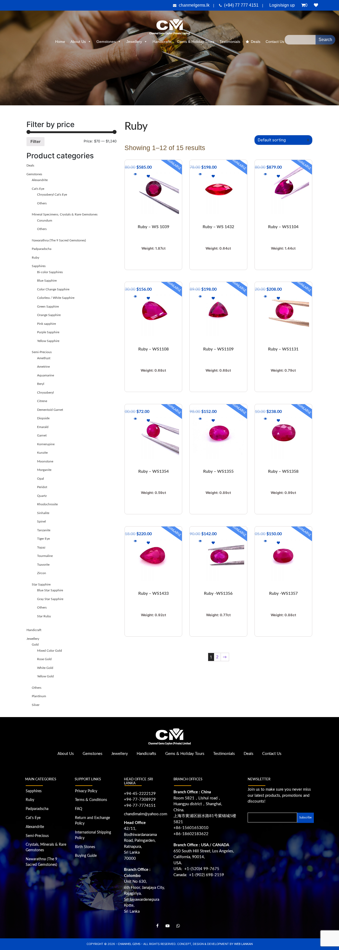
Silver (35, 704)
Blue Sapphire (47, 280)
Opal (40, 478)
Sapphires (39, 266)
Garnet (42, 435)
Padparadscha (41, 248)
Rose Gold (44, 659)
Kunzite (42, 452)
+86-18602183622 (190, 834)
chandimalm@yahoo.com (145, 814)
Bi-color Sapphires (50, 272)
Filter (35, 141)
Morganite (44, 469)
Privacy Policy (86, 791)
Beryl (40, 383)
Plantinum (39, 696)
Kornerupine (46, 444)
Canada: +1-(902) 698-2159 (198, 875)
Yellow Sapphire (48, 341)
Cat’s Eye (33, 818)
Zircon (41, 573)
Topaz (41, 547)
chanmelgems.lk (194, 5)
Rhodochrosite (47, 504)
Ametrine (43, 366)
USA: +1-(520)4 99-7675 (196, 869)
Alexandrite (40, 180)
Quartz (42, 495)
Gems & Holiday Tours (195, 41)
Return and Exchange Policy (92, 820)
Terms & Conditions (91, 800)
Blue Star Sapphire (50, 590)
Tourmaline (45, 555)
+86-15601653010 (190, 828)
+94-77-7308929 (140, 800)
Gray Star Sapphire (50, 599)
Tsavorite (43, 564)
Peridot (42, 487)
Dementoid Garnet (50, 409)
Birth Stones (85, 847)
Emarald (42, 427)
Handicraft (33, 630)
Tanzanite (43, 530)
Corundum (44, 220)
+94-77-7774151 (140, 806)
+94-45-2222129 (140, 794)
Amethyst (43, 358)
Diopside (43, 418)
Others (42, 203)
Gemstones (106, 41)
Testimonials (230, 41)
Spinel (41, 521)
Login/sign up (282, 5)
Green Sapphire (48, 306)
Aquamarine (45, 375)
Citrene (42, 401)
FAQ (78, 809)
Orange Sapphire (49, 315)
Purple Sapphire (48, 332)
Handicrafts (162, 41)
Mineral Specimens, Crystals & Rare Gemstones (64, 214)
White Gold (45, 667)
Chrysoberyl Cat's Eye (52, 194)
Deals (255, 41)
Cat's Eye (38, 188)
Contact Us (272, 754)
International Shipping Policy (93, 835)
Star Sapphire (41, 584)
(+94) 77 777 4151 (242, 5)
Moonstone (45, 461)
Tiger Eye (43, 538)
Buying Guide (86, 856)
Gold (35, 644)
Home (60, 41)
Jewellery (134, 41)
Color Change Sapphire (53, 289)
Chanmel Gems (129, 944)
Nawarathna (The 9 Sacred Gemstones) (59, 240)
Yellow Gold (45, 676)
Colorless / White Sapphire (55, 297)
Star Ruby (44, 616)
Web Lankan (243, 944)
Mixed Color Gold (49, 650)
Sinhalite (43, 513)
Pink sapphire (46, 323)
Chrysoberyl (45, 392)
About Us (78, 41)
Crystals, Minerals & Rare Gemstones (46, 847)
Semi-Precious (42, 352)
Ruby (35, 257)
